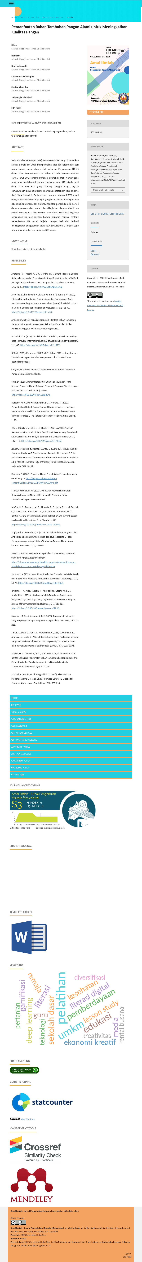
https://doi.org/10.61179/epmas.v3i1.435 (31, 312)
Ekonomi (95, 254)
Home (14, 17)
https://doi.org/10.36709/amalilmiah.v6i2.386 (38, 123)
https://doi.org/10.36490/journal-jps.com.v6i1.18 (35, 608)
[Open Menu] (11, 3)
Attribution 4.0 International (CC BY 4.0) (78, 1231)
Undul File (97, 112)
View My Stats (27, 1119)
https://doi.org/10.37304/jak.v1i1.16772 (42, 287)
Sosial (93, 251)
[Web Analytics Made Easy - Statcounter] (15, 1119)
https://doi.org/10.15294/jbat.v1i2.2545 (30, 395)
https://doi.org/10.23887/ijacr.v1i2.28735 (40, 345)
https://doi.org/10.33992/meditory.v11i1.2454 (40, 583)
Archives (24, 17)
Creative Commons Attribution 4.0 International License (105, 305)
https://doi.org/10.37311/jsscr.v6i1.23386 (41, 441)
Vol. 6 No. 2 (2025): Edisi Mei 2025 (47, 17)
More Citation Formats (103, 190)
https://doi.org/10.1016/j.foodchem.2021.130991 (35, 525)
